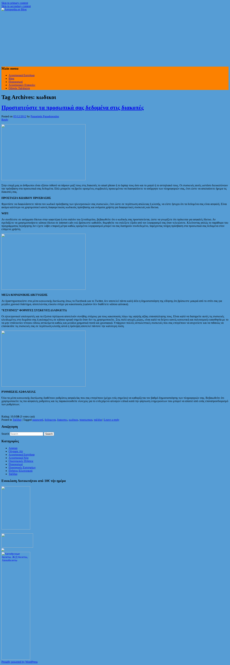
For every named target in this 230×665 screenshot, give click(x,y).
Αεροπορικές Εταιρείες (22, 85)
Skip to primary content (14, 2)
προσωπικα (85, 419)
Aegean (13, 448)
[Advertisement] (115, 38)
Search (5, 433)
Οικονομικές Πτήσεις (21, 461)
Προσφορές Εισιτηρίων (22, 467)
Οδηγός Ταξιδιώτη (19, 88)
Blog (11, 78)
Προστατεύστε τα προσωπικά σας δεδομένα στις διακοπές (72, 107)
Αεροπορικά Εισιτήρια (21, 75)
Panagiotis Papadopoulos (45, 116)
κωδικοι (73, 419)
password (37, 419)
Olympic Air (16, 451)
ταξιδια (98, 419)
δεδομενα (50, 419)
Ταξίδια (17, 419)
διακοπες (62, 419)
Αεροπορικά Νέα (18, 457)
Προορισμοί (16, 81)
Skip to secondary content (16, 6)
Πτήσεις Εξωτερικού (21, 470)
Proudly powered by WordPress (19, 661)
